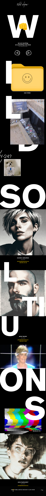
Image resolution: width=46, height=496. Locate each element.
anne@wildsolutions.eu (23, 485)
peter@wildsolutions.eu (23, 339)
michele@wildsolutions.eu (23, 261)
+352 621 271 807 (23, 341)
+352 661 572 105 (23, 262)
